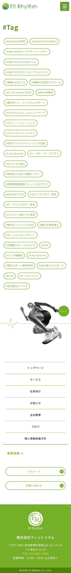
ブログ (35, 426)
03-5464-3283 (38, 553)
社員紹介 (35, 391)
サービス (35, 379)
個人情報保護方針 (35, 438)
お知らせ (35, 403)
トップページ (35, 368)
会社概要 (35, 415)
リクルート (34, 471)
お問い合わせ (33, 485)
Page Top (64, 311)
